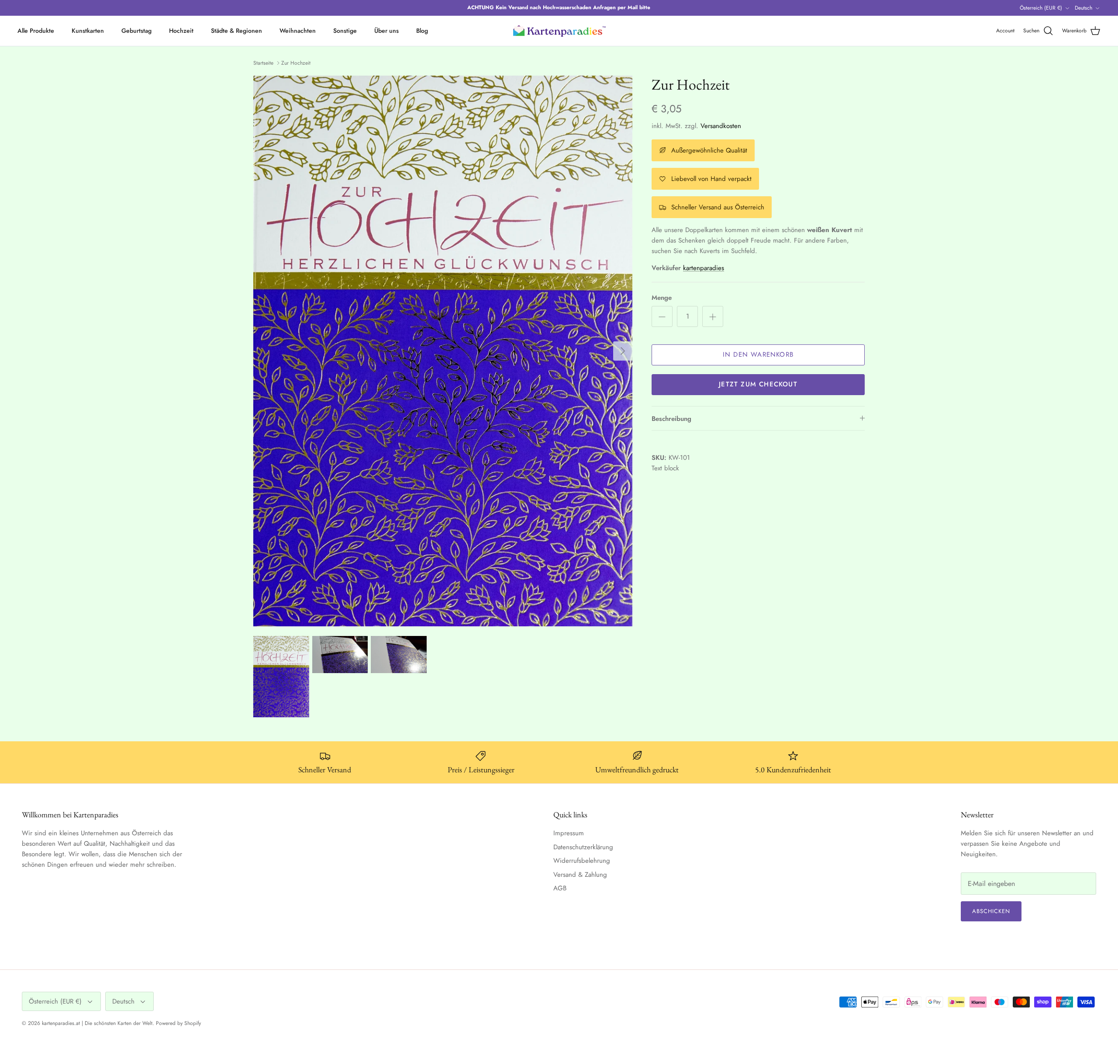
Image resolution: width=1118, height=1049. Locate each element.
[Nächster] (622, 351)
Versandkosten (720, 126)
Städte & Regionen (236, 30)
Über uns (386, 30)
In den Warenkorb (758, 354)
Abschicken (991, 911)
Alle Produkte (35, 30)
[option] (442, 351)
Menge (662, 297)
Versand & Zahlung (580, 874)
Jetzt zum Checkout (758, 384)
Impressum (568, 833)
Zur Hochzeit (296, 63)
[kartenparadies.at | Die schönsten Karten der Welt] (559, 31)
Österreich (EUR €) (1041, 8)
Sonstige (345, 30)
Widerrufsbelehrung (581, 860)
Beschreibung (671, 419)
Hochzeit (181, 30)
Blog (422, 30)
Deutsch (1083, 8)
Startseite (263, 63)
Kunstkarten (88, 30)
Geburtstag (136, 30)
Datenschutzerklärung (583, 847)
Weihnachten (298, 30)
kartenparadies (703, 268)
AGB (559, 888)
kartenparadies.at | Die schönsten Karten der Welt (97, 1023)
